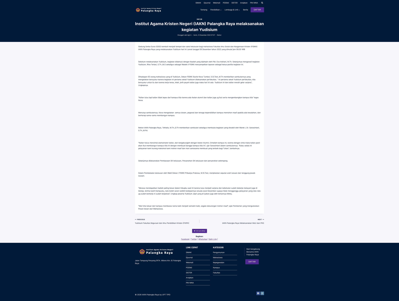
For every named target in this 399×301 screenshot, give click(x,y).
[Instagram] (262, 293)
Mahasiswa (217, 258)
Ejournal (207, 3)
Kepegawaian (218, 262)
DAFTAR (257, 10)
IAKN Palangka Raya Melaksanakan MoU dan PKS (243, 221)
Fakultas (216, 273)
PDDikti (226, 3)
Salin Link (213, 239)
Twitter (194, 239)
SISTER (235, 3)
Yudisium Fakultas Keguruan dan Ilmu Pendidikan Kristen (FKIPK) (162, 221)
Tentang (203, 10)
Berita (245, 10)
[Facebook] (258, 293)
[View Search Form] (262, 3)
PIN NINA (254, 3)
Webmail (216, 3)
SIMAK (198, 3)
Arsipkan (244, 3)
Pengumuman (219, 252)
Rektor (199, 19)
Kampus (216, 268)
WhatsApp (202, 239)
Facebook (185, 239)
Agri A (189, 35)
